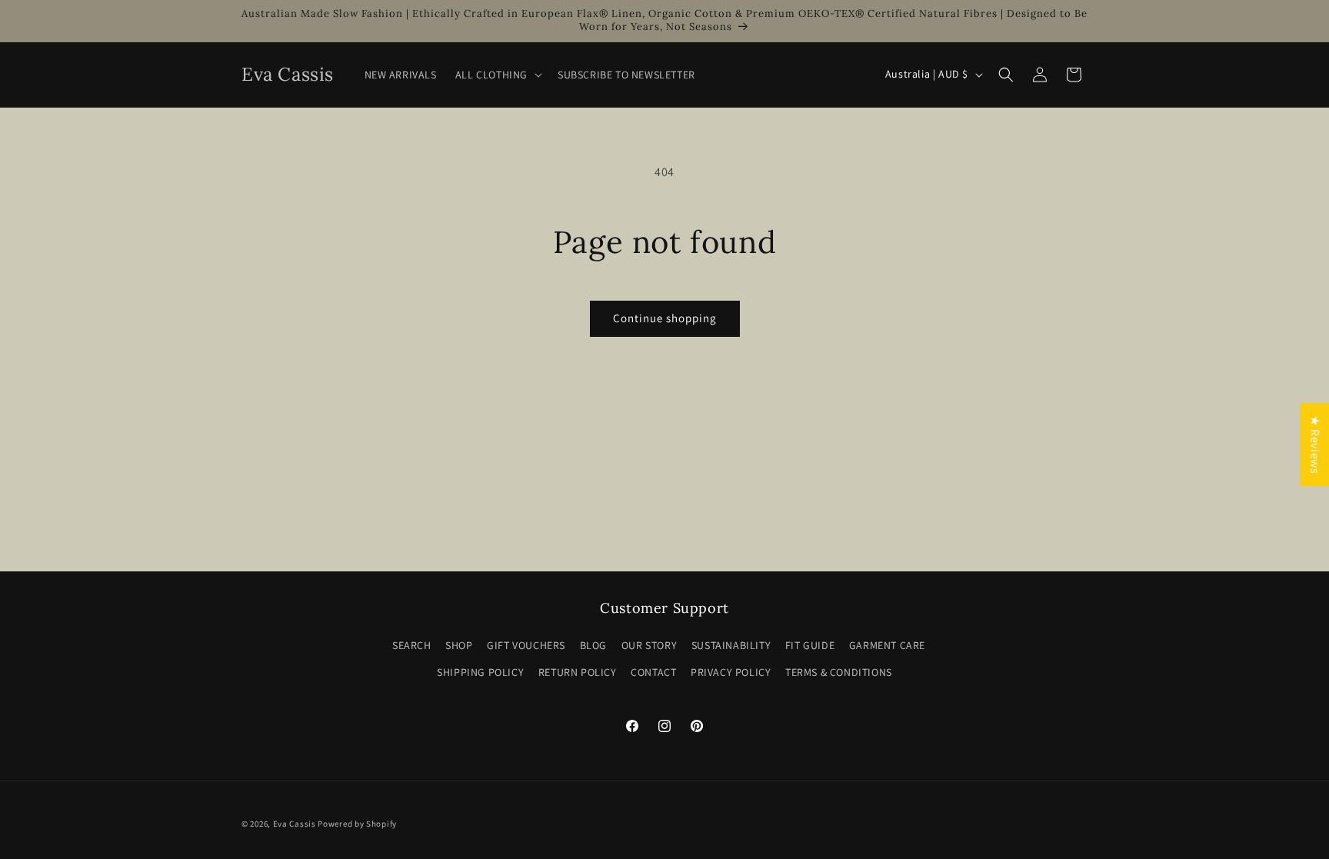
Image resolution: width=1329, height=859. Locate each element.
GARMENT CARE (887, 645)
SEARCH (411, 645)
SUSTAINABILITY (731, 645)
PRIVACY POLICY (731, 672)
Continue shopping (665, 318)
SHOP (458, 645)
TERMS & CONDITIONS (838, 672)
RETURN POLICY (577, 672)
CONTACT (653, 672)
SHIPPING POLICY (480, 672)
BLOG (593, 645)
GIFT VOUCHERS (526, 645)
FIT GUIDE (809, 645)
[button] (497, 74)
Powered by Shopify (357, 823)
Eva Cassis (294, 823)
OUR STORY (649, 645)
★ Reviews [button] (1315, 444)
